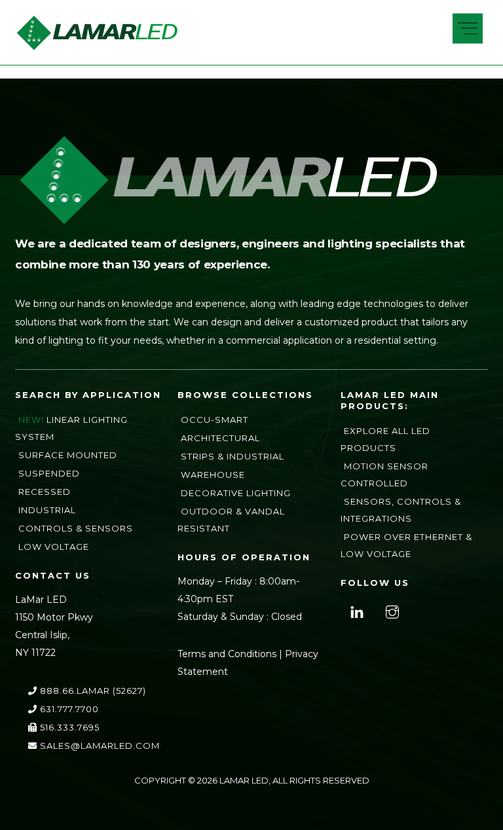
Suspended (49, 473)
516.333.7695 (68, 727)
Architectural (220, 438)
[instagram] (390, 610)
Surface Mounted (67, 455)
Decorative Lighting (236, 493)
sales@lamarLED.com (98, 745)
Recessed (44, 491)
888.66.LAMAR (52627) (91, 690)
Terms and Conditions (226, 654)
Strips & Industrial (232, 456)
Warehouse (213, 474)
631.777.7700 (68, 709)
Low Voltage (53, 546)
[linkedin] (355, 610)
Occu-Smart (214, 419)
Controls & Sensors (75, 528)
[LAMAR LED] (97, 46)
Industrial (47, 510)
